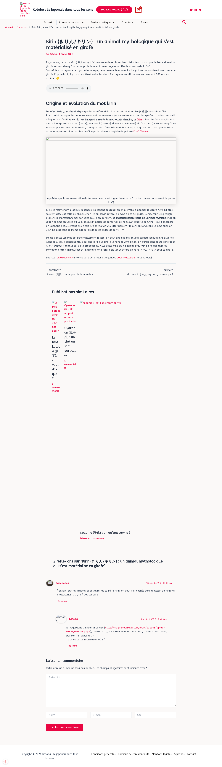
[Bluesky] (191, 9)
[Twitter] (200, 9)
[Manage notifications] (5, 761)
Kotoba (73, 619)
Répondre (62, 601)
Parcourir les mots (70, 22)
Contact (191, 754)
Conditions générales (103, 754)
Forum (144, 22)
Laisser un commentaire (92, 538)
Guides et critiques (101, 22)
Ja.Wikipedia (64, 257)
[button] (114, 9)
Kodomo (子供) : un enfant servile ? (105, 532)
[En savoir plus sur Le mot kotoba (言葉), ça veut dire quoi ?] (56, 316)
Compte (126, 22)
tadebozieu (62, 583)
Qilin (139, 119)
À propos (179, 754)
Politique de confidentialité (133, 754)
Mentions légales (162, 754)
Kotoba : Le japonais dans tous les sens (63, 10)
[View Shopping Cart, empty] (138, 10)
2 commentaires (56, 387)
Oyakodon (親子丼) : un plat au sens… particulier (70, 341)
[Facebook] (195, 9)
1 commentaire (70, 364)
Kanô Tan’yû (140, 131)
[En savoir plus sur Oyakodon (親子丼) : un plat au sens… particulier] (70, 312)
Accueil (48, 22)
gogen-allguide (126, 257)
